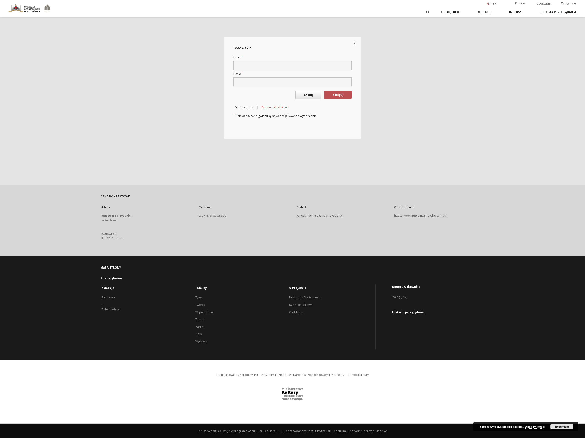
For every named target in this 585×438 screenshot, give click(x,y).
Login (237, 57)
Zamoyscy (108, 297)
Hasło (238, 74)
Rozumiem (562, 427)
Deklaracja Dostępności (305, 297)
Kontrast (520, 3)
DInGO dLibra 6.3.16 (271, 431)
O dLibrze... (296, 312)
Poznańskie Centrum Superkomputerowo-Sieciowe (352, 431)
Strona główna (111, 278)
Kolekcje (484, 12)
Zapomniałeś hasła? (274, 107)
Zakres (200, 327)
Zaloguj (337, 95)
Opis (198, 334)
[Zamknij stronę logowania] (355, 42)
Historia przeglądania (558, 12)
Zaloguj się (568, 3)
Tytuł (198, 297)
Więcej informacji (535, 426)
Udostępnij (543, 3)
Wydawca (201, 341)
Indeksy (515, 12)
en (495, 3)
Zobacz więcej (110, 309)
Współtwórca (204, 312)
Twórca (200, 305)
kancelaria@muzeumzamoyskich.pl (320, 216)
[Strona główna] (427, 12)
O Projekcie (450, 12)
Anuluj (308, 95)
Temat (199, 319)
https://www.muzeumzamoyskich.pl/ (418, 216)
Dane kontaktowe (300, 305)
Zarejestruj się (244, 107)
